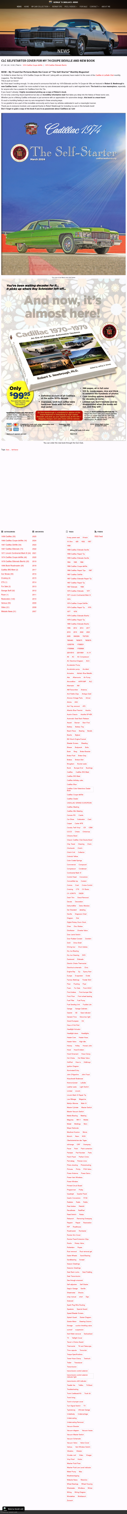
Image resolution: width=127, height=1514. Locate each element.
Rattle (85, 1202)
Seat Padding (87, 1272)
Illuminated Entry (73, 1070)
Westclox (84, 1480)
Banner (77, 722)
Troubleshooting (72, 1389)
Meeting (83, 1115)
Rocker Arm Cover (73, 1235)
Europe (69, 975)
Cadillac (70, 772)
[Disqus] (63, 487)
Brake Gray (82, 755)
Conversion (83, 877)
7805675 (79, 640)
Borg (75, 751)
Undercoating (72, 1418)
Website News (72, 1480)
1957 (89, 541)
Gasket (69, 1012)
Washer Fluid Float (73, 1463)
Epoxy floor (87, 971)
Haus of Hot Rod (73, 1025)
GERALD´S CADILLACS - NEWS (65, 2)
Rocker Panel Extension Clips (78, 1239)
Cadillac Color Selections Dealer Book (78, 789)
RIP (68, 1227)
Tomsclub (83, 1350)
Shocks (81, 1292)
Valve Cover (84, 1443)
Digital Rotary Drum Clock (76, 922)
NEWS (19, 6)
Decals (69, 901)
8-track (85, 537)
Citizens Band (72, 836)
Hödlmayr (87, 1062)
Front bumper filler (85, 992)
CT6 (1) (4, 582)
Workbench (82, 1496)
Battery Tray (79, 727)
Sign (87, 1296)
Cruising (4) (5, 578)
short (81, 1296)
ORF (78, 1144)
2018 (34, 565)
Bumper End (78, 768)
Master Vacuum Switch (75, 1111)
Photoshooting (86, 1165)
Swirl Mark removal (74, 1334)
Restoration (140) (8, 599)
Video (81, 1455)
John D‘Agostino (73, 1074)
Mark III (84, 1103)
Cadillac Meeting (73, 807)
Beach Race (71, 731)
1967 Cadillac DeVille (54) (11, 544)
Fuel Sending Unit (73, 1004)
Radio (78, 1202)
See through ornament (75, 1280)
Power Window (72, 1181)
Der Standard (72, 910)
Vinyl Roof (71, 1459)
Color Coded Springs (74, 860)
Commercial (71, 864)
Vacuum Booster (73, 1426)
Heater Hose (83, 1037)
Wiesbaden (71, 1488)
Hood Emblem (79, 1050)
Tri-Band (89, 1385)
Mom (85, 1124)
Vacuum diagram (73, 1430)
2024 (34, 540)
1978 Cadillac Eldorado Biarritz (56, 65)
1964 (68, 562)
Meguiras (70, 1120)
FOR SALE (83, 6)
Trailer (69, 1362)
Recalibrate (71, 1210)
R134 (85, 1198)
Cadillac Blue (72, 784)
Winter (90, 1488)
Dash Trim (70, 897)
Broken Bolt (79, 759)
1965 (75, 562)
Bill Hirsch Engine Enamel (76, 739)
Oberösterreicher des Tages (77, 1140)
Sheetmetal (71, 1292)
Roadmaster (71, 1231)
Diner (69, 926)
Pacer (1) (5, 594)
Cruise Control (87, 885)
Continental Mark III (74, 873)
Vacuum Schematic (74, 1438)
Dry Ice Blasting (73, 951)
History (69, 1045)
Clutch (80, 848)
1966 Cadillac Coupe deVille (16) (14, 540)
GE (76, 1012)
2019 (34, 561)
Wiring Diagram (80, 1492)
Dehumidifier (71, 905)
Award (69, 722)
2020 (34, 557)
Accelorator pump (73, 669)
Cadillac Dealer (72, 798)
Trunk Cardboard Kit (74, 1393)
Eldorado (80, 959)
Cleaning (81, 844)
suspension (79, 1329)
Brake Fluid (71, 755)
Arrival (88, 698)
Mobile (85, 1120)
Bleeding (84, 743)
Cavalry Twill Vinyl (73, 827)
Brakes (69, 759)
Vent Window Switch (82, 1447)
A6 (68, 657)
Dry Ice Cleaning (73, 955)
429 (77, 541)
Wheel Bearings (72, 1484)
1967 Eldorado (72, 587)
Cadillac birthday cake (75, 780)
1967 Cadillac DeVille (74, 574)
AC (73, 657)
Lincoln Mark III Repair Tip (76, 1095)
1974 (68, 599)
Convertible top (72, 881)
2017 (34, 569)
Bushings (89, 768)
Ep (79, 971)
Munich (69, 1136)
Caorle (81, 815)
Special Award (82, 1309)
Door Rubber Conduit (74, 938)
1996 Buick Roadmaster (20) (12, 565)
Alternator (70, 685)
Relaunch (70, 1218)
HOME (26, 6)
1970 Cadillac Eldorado (75, 591)
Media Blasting (72, 1115)
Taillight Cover (77, 1338)
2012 (34, 590)
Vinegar (89, 1455)
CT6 (77, 889)
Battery (69, 727)
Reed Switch (71, 1214)
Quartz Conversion (73, 1198)
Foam (69, 988)
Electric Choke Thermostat (76, 963)
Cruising (70, 889)
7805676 (88, 640)
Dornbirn (88, 938)
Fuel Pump (81, 1000)
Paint (76, 1148)
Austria (88, 710)
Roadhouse (77, 1227)
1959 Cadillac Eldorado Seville (78, 558)
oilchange (70, 1144)
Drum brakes (83, 947)
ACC (88, 661)
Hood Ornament (72, 1054)
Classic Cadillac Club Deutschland (79, 840)
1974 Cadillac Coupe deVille (32, 65)
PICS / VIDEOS (70, 6)
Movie (85, 1132)
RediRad (81, 1210)
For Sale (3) (6, 586)
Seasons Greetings (74, 1268)
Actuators (70, 673)
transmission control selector (77, 1371)
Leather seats (72, 1087)
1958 (68, 545)
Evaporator (79, 975)
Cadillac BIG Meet (82, 772)
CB (84, 827)
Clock (89, 844)
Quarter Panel (82, 1194)
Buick (69, 768)
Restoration (87, 1222)
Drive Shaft (77, 943)
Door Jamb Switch (73, 934)
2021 (34, 553)
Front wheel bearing (85, 996)
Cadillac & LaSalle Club (104, 75)
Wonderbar (71, 1496)
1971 (88, 591)
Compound (82, 864)
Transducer (78, 1362)
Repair (78, 1222)
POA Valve (87, 1169)
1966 (81, 562)
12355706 (70, 644)
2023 (34, 544)
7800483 (70, 640)
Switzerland (88, 1334)
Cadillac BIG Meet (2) (9, 569)
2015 (34, 578)
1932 (83, 541)
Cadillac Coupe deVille (75, 794)
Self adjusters (72, 1284)
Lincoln (77, 1091)
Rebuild (81, 1206)
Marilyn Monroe (72, 1103)
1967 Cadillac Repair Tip (76, 582)
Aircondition (71, 681)
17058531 (80, 644)
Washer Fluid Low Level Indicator (79, 1467)
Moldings (77, 1124)
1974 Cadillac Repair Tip (76, 607)
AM (78, 685)
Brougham (70, 764)
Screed (81, 1259)
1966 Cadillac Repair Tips (76, 570)
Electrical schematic (74, 967)
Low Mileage (71, 1099)
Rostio (69, 1243)
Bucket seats (82, 764)
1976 (89, 607)
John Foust (86, 1074)
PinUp (78, 1169)
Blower (69, 747)
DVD (84, 955)
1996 (68, 628)
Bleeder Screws (72, 743)
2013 (34, 586)
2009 (34, 603)
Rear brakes (71, 1206)
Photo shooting (72, 1165)
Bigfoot (77, 735)
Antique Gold (86, 694)
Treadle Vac (71, 1385)
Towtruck (87, 1358)
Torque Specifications (74, 1354)
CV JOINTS (71, 893)
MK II (78, 1120)
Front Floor (71, 996)
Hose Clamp (85, 1054)
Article (69, 702)
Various (69, 1447)
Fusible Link (87, 1004)
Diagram (70, 918)
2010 (34, 599)
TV (84, 1405)
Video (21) (5, 607)
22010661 (80, 652)
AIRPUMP (82, 681)
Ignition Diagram (73, 1066)
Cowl (77, 885)
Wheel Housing (86, 1484)
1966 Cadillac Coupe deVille (77, 566)
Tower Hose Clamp (74, 1358)
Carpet (69, 823)
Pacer (69, 1148)
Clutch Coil (71, 852)
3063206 (76, 636)
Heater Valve (71, 1041)
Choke (77, 831)
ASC (76, 702)
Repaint (70, 1222)
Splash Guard (72, 1317)
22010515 (70, 652)
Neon (77, 1136)
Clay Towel (71, 844)
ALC (90, 681)
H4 (83, 1021)
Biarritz (69, 735)
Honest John (87, 1045)
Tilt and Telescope (84, 1346)
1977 (68, 611)
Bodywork (78, 747)
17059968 (70, 648)
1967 (90, 570)
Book (7, 450)
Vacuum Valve (72, 1443)
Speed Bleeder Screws (75, 1313)
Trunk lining (71, 1397)
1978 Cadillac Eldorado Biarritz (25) (15, 561)
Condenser (83, 868)
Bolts (87, 747)
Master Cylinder (72, 1107)
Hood (69, 1050)
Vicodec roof (71, 1455)
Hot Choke (71, 1058)
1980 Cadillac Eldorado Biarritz (78, 624)
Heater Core (71, 1037)
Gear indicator (85, 1012)
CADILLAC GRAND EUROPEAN (79, 803)
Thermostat (71, 1346)
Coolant (83, 881)
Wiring (69, 1492)
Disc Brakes (78, 926)
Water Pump (71, 1471)
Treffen (80, 1385)
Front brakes (71, 992)
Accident (86, 669)
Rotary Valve (79, 1243)
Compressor (71, 868)
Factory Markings (73, 980)
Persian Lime (82, 1161)
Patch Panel (71, 1157)
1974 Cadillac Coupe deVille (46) (14, 557)
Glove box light (85, 1017)
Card (89, 819)
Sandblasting (71, 1259)
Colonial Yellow (72, 856)
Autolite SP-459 (86, 714)
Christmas (86, 831)
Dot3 (68, 943)
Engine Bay (71, 971)
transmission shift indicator (76, 1381)
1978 (75, 611)
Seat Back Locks (73, 1272)
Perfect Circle (84, 1157)
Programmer (71, 1189)
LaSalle (83, 1082)
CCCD (69, 831)
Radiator (70, 1202)
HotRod (70, 1062)
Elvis (86, 967)
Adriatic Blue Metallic (84, 673)
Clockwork (71, 848)
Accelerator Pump (73, 665)
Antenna (84, 689)
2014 (34, 582)
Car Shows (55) (7, 574)
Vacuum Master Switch (75, 1434)
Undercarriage (83, 1414)
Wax (80, 1471)
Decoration (79, 901)
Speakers (70, 1309)
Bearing (81, 731)
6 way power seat (73, 537)
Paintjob (70, 1152)
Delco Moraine (84, 905)
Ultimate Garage (84, 1410)
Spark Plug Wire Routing (76, 1305)
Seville (83, 1288)
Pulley (81, 1189)
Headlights (85, 1033)
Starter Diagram (85, 1317)
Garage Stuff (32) (8, 590)
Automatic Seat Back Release (78, 718)
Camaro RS (71, 815)
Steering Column (85, 1321)
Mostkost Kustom (73, 1132)
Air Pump (87, 677)
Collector (81, 852)
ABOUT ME (106, 6)
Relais (81, 1214)
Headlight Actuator (73, 1029)
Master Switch (86, 1107)
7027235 (85, 636)
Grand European (73, 1021)
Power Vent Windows (74, 1177)
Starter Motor (71, 1321)
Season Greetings (73, 1264)
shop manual (71, 1296)
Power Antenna (72, 1173)
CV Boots (85, 889)
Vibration (70, 1451)
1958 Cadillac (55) (8, 536)
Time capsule (72, 1350)
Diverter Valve (82, 930)
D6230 (81, 893)
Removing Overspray (84, 1218)
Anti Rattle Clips (73, 694)
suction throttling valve (84, 1325)
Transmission (72, 1366)
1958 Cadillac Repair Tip (76, 554)
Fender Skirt (86, 980)
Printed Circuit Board (74, 1185)
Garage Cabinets (81, 1008)
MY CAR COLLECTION (39, 6)
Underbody (71, 1414)
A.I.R (89, 652)
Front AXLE (87, 988)
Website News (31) (8, 611)
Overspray (87, 1144)
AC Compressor (83, 657)
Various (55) (6, 603)
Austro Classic (72, 714)
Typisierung (71, 1410)
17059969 (80, 648)
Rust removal (72, 1251)
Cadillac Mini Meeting (74, 811)
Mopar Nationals (73, 1128)
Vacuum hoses (87, 1430)
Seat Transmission (73, 1276)
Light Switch (84, 1087)
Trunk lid (87, 1393)
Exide (88, 975)
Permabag (70, 1161)
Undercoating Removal (75, 1422)
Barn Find (86, 722)
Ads (68, 677)
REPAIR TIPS (57, 6)
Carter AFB (79, 823)
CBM (90, 827)
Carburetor (81, 819)
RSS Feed (99, 536)
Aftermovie (77, 677)
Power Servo (85, 1173)
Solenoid (70, 1301)
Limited (69, 1091)
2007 (34, 611)
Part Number (80, 1152)
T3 (68, 1338)
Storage (70, 1325)
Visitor (80, 1459)
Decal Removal (83, 897)
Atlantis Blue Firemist (74, 710)
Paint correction (86, 1148)
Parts (90, 1152)
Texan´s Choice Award (75, 1342)
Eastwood (70, 959)
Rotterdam (71, 1247)
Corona (69, 885)
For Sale (77, 988)
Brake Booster (85, 751)
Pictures (70, 1169)
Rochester (82, 1231)
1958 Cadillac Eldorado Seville (78, 550)
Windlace (81, 1488)
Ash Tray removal (73, 706)
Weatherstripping (73, 1475)
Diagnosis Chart (81, 914)
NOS (84, 1136)
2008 (34, 607)
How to (78, 1062)
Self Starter (15, 450)
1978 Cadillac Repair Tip (76, 619)
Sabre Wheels (72, 1255)
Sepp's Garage (72, 1288)
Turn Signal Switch (73, 1405)
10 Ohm (70, 541)
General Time (72, 1017)
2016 (34, 574)
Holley (77, 1045)
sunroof (69, 1329)
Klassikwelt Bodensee (75, 1078)
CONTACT (94, 6)
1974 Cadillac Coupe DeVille (77, 603)
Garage (69, 1008)
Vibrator (79, 1451)
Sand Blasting (85, 1255)
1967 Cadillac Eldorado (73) (12, 549)
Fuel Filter (70, 1000)
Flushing (77, 984)
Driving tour (71, 947)
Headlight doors (72, 1033)
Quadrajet (70, 1194)
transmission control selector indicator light (77, 1376)
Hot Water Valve (84, 1058)
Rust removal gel (86, 1251)
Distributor (70, 930)
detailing (82, 910)
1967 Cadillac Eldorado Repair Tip (79, 578)
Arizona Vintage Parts (75, 698)
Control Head (72, 877)
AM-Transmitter (72, 689)
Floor (69, 984)
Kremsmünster (72, 1082)
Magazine (82, 1099)
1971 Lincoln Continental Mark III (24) (16, 553)
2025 (34, 536)
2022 (34, 549)
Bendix (89, 731)
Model (69, 1124)
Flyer (84, 984)
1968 (82, 587)
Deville (69, 914)
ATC (84, 706)
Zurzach (70, 1500)
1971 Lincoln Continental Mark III (79, 595)
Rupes (80, 1247)
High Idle (82, 1041)
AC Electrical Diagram (75, 661)
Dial (77, 918)
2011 (34, 594)
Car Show (70, 819)
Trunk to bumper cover (75, 1401)
